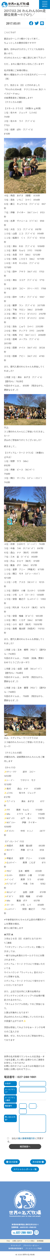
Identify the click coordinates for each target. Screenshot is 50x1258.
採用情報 (40, 1241)
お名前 (8, 1083)
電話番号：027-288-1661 (20, 1077)
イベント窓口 (29, 1241)
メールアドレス (10, 1090)
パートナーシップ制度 (34, 1248)
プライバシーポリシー (31, 1246)
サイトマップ (16, 1246)
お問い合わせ (17, 1241)
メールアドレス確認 (10, 1099)
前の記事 (13, 1162)
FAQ (8, 1241)
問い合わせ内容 (10, 1118)
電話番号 (8, 1106)
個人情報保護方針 (26, 1138)
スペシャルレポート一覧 (25, 1169)
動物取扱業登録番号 (16, 1248)
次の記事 (37, 1162)
